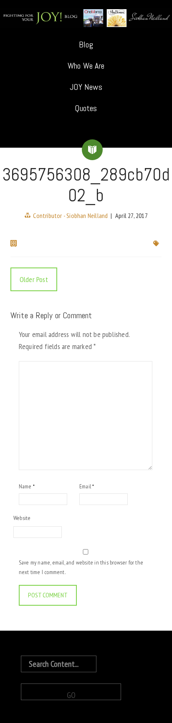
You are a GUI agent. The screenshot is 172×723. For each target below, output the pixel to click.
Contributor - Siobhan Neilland (70, 215)
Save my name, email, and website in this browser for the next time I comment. (81, 567)
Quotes (86, 108)
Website (21, 518)
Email (86, 486)
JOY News (86, 87)
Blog (86, 44)
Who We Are (86, 65)
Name (27, 486)
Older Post (34, 279)
